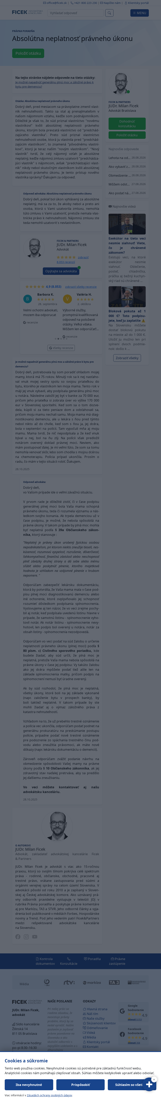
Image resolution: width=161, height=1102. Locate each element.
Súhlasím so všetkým (132, 1084)
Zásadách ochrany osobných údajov (49, 1095)
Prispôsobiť (80, 1084)
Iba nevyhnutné (29, 1084)
